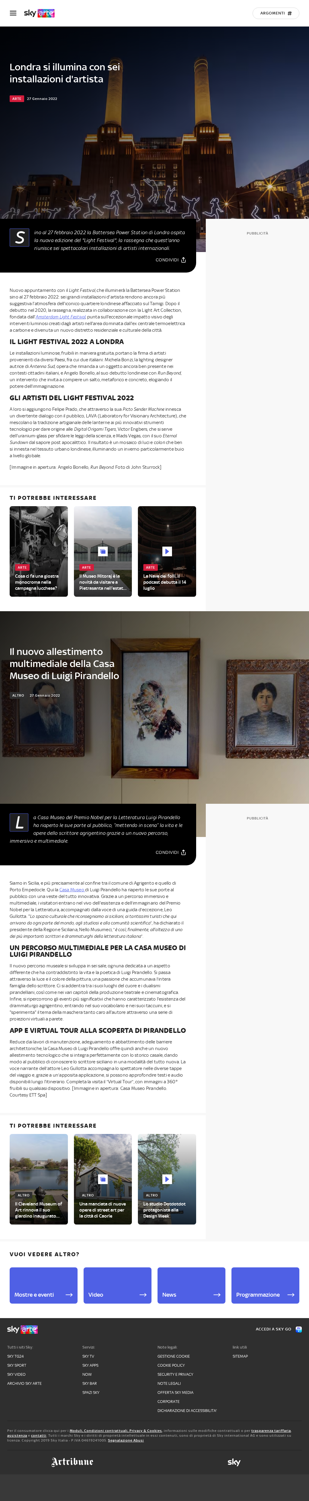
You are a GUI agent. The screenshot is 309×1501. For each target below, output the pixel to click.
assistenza (17, 1435)
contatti (38, 1435)
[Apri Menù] (17, 13)
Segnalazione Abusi (126, 1440)
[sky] (234, 1462)
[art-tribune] (72, 1462)
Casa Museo (72, 890)
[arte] (42, 13)
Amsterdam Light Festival (61, 317)
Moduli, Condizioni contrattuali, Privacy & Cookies (116, 1431)
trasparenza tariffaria (271, 1431)
